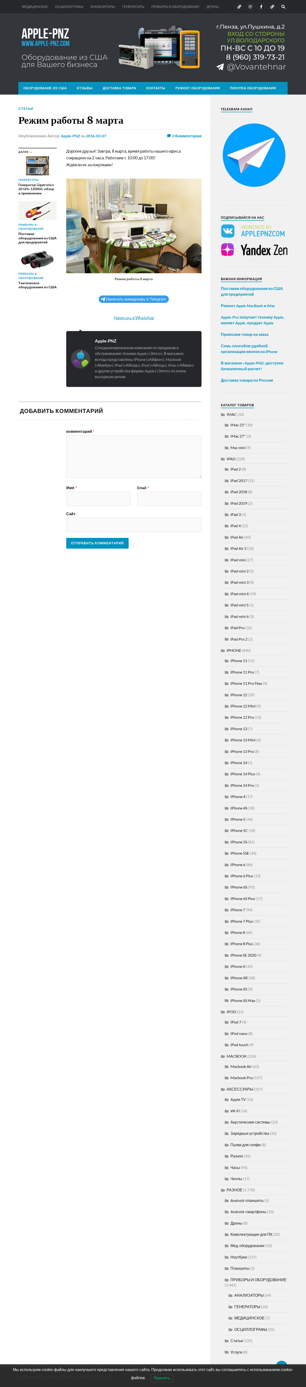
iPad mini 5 (239, 605)
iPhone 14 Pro (242, 785)
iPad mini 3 (239, 582)
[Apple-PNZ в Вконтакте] (239, 6)
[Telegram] (272, 6)
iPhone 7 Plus (241, 921)
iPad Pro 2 (238, 639)
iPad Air (237, 537)
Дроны (236, 1223)
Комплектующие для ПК (251, 1234)
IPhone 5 (237, 819)
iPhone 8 (237, 932)
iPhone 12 (238, 694)
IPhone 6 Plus (241, 875)
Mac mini (238, 447)
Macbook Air (241, 1066)
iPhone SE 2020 (243, 955)
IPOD (231, 1011)
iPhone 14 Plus (242, 773)
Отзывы (85, 88)
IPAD (231, 458)
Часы (235, 1167)
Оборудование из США (45, 88)
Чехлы (236, 1178)
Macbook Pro (241, 1077)
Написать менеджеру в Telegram (136, 299)
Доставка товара (119, 88)
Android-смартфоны (248, 1211)
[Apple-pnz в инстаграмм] (250, 6)
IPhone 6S (238, 887)
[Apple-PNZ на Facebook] (261, 6)
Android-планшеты (247, 1200)
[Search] (283, 6)
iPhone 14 (238, 762)
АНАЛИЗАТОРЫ (102, 7)
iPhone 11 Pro (242, 672)
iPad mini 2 (239, 571)
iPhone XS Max (242, 1000)
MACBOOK (237, 1056)
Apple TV (238, 1099)
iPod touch (239, 1044)
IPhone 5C (239, 830)
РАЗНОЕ (234, 1190)
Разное (236, 1156)
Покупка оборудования (253, 88)
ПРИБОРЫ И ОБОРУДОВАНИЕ (175, 7)
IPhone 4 (237, 796)
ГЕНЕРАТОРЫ (133, 7)
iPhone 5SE (239, 853)
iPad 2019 (238, 503)
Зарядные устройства (249, 1133)
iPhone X (237, 966)
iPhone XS (238, 989)
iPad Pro (237, 627)
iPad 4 (235, 525)
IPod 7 (235, 1022)
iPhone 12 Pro (242, 717)
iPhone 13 (238, 728)
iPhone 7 (237, 909)
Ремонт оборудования (197, 88)
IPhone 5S (238, 842)
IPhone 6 (237, 864)
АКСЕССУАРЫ (240, 1089)
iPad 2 (235, 469)
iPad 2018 (238, 491)
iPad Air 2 (238, 548)
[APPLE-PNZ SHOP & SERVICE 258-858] (153, 47)
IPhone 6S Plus (242, 898)
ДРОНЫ (213, 7)
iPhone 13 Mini (243, 740)
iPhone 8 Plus (241, 943)
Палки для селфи (245, 1144)
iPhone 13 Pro (242, 751)
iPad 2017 (238, 480)
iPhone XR (239, 977)
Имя (71, 488)
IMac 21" (237, 425)
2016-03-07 (96, 136)
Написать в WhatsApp (134, 317)
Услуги (236, 1352)
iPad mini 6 (239, 616)
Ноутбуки (238, 1257)
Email (143, 488)
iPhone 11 (238, 660)
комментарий (80, 431)
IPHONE (234, 650)
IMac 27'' (238, 436)
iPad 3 (235, 514)
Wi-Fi (235, 1111)
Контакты (155, 88)
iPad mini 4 (239, 593)
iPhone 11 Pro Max (246, 683)
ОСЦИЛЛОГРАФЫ (69, 7)
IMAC (232, 414)
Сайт (71, 513)
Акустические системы (250, 1122)
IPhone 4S (238, 808)
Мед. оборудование (247, 1245)
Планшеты (239, 1268)
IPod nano (238, 1033)
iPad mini (238, 559)
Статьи (25, 109)
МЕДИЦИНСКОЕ (35, 7)
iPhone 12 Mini (243, 706)
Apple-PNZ (70, 136)
